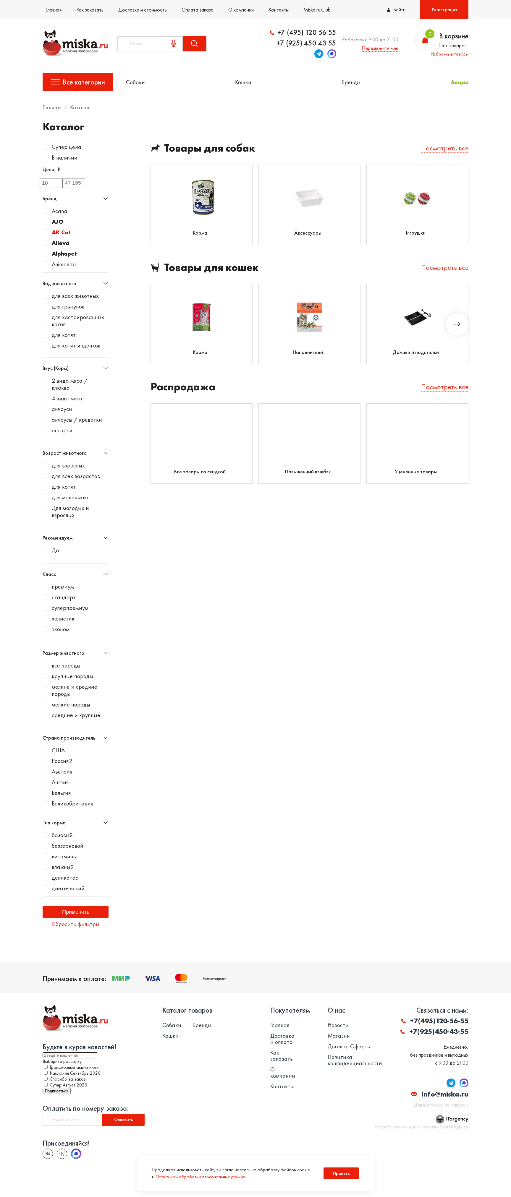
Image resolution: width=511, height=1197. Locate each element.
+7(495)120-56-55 (439, 1020)
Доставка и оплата (282, 1039)
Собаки (135, 82)
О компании (241, 9)
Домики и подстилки (416, 352)
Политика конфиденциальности (355, 1060)
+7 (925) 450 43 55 (306, 43)
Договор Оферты (349, 1046)
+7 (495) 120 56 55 (306, 32)
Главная (54, 9)
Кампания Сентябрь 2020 (75, 1073)
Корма (200, 232)
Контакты (279, 9)
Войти (399, 10)
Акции (459, 82)
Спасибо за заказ (68, 1079)
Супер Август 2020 (68, 1085)
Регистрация (444, 10)
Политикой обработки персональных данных (200, 1177)
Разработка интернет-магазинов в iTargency (421, 1127)
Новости (338, 1025)
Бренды (351, 82)
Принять (341, 1173)
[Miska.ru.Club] (62, 1154)
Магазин (339, 1036)
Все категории (84, 82)
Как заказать (90, 9)
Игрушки (416, 232)
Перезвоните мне (380, 48)
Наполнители (308, 352)
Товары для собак (209, 148)
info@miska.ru (445, 1094)
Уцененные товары (416, 471)
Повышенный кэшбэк (308, 471)
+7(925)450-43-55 (438, 1031)
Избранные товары (449, 54)
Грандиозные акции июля (74, 1067)
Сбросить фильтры (75, 924)
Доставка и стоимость (142, 9)
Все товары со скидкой (200, 471)
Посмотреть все (444, 147)
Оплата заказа (198, 9)
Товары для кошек (211, 267)
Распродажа (183, 387)
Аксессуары (307, 232)
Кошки (243, 82)
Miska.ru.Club (317, 9)
